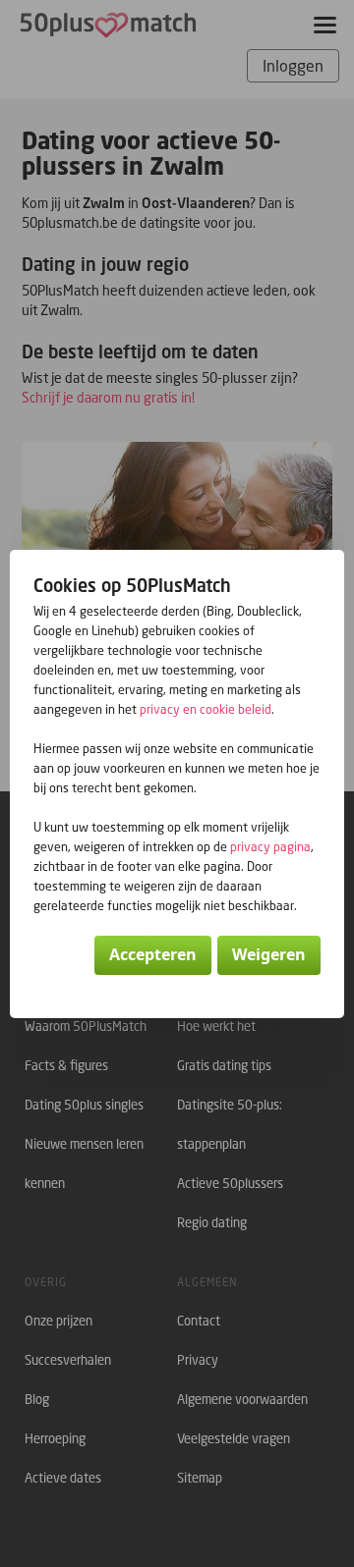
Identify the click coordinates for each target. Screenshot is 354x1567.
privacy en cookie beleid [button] (205, 709)
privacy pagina (270, 846)
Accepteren (153, 954)
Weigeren (269, 954)
